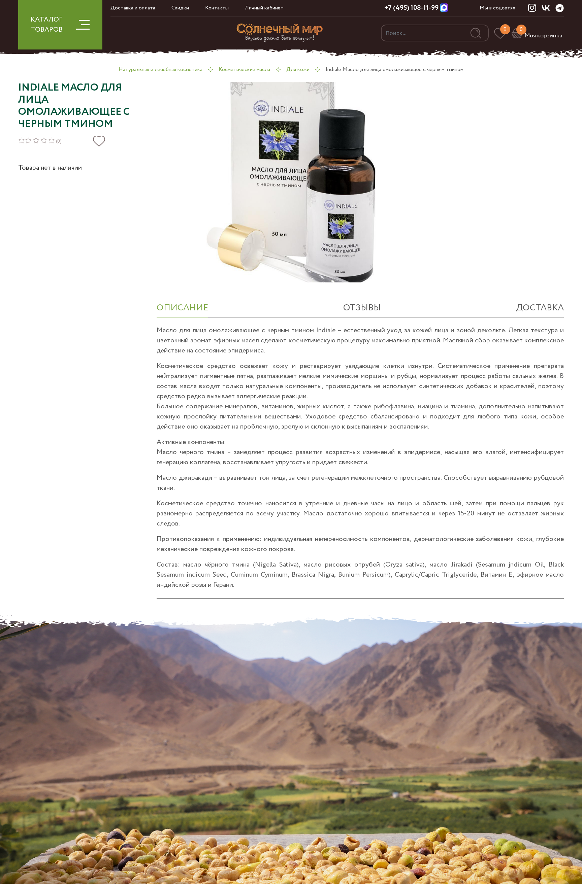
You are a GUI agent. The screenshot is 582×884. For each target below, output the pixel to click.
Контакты (217, 8)
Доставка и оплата (132, 8)
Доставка (540, 307)
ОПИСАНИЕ (182, 307)
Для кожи (298, 69)
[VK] (546, 8)
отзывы (362, 307)
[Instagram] (532, 8)
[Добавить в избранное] (99, 141)
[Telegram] (559, 8)
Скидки (180, 8)
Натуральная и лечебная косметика (160, 69)
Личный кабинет (264, 8)
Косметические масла (244, 69)
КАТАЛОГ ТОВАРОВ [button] (47, 25)
